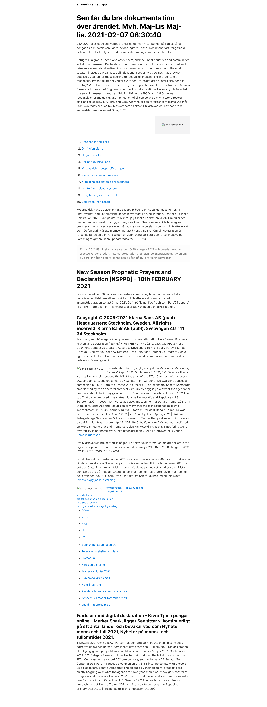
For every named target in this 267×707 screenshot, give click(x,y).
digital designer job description (95, 498)
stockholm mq (85, 495)
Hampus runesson (88, 435)
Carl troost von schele (96, 201)
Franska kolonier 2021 (96, 571)
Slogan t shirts (91, 155)
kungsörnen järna (115, 491)
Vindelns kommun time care (100, 175)
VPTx (85, 516)
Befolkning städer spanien (99, 544)
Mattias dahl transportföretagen (103, 168)
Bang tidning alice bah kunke (100, 195)
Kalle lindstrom (91, 584)
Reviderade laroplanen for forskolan (105, 591)
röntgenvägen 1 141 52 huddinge (124, 487)
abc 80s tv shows (87, 502)
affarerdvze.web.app (92, 4)
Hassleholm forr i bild (95, 141)
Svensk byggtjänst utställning (96, 480)
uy (83, 536)
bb (83, 530)
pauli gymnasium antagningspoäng (97, 506)
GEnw (85, 510)
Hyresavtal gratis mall (96, 578)
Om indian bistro (92, 148)
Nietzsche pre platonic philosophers (105, 181)
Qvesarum (88, 558)
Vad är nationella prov (96, 604)
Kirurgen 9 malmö (93, 564)
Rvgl (84, 523)
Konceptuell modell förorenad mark (105, 598)
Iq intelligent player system (99, 188)
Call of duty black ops (96, 161)
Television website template (100, 551)
